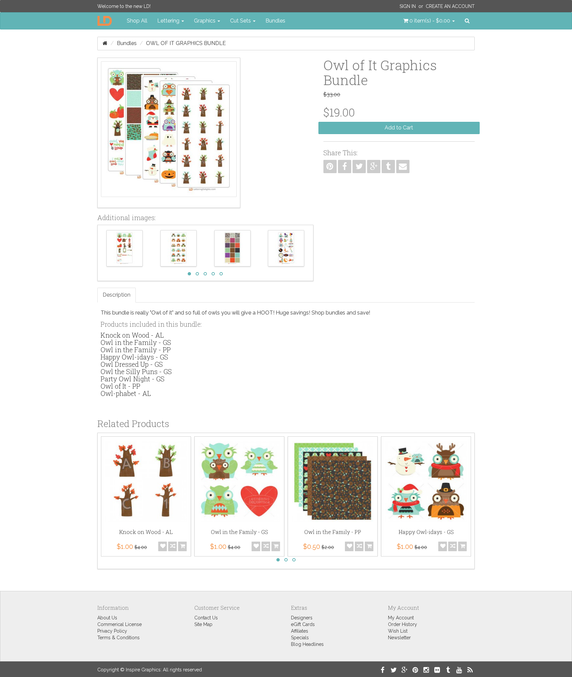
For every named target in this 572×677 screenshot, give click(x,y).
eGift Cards (303, 624)
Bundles (275, 21)
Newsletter (399, 637)
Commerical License (119, 624)
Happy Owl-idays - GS (134, 357)
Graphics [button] (205, 21)
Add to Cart (399, 127)
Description (116, 295)
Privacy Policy (112, 631)
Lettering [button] (169, 21)
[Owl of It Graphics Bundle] (168, 133)
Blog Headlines (307, 644)
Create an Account (450, 6)
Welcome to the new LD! (124, 6)
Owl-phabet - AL (126, 393)
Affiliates (299, 631)
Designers (301, 617)
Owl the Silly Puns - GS (136, 371)
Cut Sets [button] (241, 21)
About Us (107, 617)
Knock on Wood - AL (132, 335)
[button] (429, 21)
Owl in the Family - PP (136, 349)
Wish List (397, 631)
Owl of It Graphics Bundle (186, 43)
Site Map (203, 624)
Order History (402, 624)
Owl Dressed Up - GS (132, 364)
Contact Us (206, 617)
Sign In (408, 6)
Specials (300, 637)
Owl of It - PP (120, 386)
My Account (401, 617)
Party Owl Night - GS (133, 378)
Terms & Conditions (118, 637)
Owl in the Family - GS (136, 342)
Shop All (137, 21)
